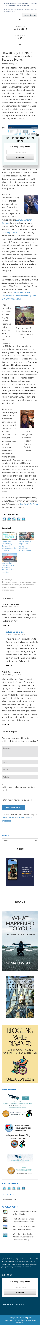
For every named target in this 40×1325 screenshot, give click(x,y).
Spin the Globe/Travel (29, 504)
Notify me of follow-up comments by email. (19, 788)
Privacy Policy (20, 1323)
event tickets (6, 585)
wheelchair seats (8, 590)
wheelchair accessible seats (20, 587)
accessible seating (10, 582)
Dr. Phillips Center (10, 232)
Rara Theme (32, 1320)
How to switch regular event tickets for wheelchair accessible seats (25, 545)
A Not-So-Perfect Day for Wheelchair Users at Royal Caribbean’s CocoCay (23, 1237)
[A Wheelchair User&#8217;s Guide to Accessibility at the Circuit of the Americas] (9, 557)
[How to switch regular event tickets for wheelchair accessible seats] (26, 536)
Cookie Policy (11, 11)
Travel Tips (8, 580)
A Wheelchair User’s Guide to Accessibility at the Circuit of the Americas (8, 567)
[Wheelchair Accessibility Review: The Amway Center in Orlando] (9, 536)
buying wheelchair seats (27, 582)
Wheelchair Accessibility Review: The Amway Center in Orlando (9, 545)
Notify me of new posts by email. (17, 800)
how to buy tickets (18, 585)
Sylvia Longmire (15, 631)
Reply (5, 625)
